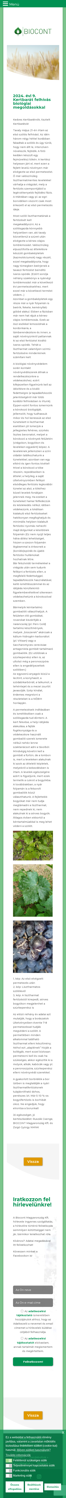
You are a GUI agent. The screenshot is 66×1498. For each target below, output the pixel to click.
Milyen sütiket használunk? (34, 1449)
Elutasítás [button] (53, 1486)
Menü (14, 4)
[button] (9, 1461)
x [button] (63, 1432)
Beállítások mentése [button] (34, 1486)
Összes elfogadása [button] (14, 1486)
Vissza (33, 1161)
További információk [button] (18, 1455)
